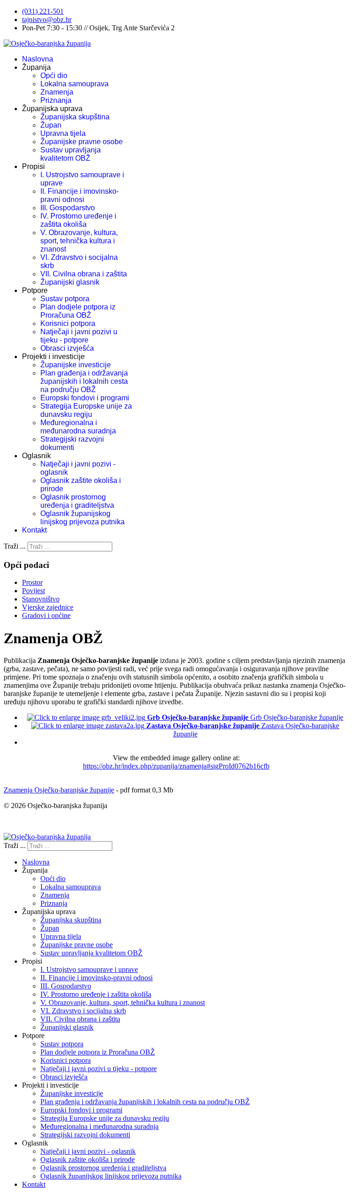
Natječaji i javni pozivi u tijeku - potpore (78, 336)
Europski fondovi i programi (84, 398)
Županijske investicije (75, 365)
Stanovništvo (41, 599)
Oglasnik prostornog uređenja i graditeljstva (77, 501)
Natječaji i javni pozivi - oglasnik (88, 1151)
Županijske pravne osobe (81, 142)
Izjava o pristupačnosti (36, 821)
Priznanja (56, 100)
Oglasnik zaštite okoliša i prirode (87, 1159)
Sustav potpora (64, 299)
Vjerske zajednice (47, 607)
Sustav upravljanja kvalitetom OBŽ (70, 154)
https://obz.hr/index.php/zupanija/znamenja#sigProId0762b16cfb (176, 766)
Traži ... (15, 546)
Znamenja (56, 92)
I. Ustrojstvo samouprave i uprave (89, 969)
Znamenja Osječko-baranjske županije (59, 790)
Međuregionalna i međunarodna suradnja (78, 427)
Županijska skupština (75, 117)
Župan (50, 125)
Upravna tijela (63, 133)
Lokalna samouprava (74, 84)
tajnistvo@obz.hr (47, 19)
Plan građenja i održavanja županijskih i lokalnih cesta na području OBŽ (84, 381)
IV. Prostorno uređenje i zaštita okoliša (78, 220)
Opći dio (53, 75)
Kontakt (34, 530)
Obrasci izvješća (67, 348)
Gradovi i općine (46, 615)
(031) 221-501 (43, 11)
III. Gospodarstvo (67, 208)
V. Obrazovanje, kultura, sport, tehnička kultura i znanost (79, 241)
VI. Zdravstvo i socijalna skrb (83, 1011)
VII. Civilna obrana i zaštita (83, 274)
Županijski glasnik (69, 282)
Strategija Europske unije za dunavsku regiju (86, 410)
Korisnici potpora (67, 323)
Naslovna (37, 59)
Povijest (33, 591)
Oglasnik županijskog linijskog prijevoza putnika (82, 518)
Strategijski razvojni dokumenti (72, 443)
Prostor (32, 582)
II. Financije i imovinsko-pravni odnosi (79, 195)
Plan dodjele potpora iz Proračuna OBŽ (78, 311)
